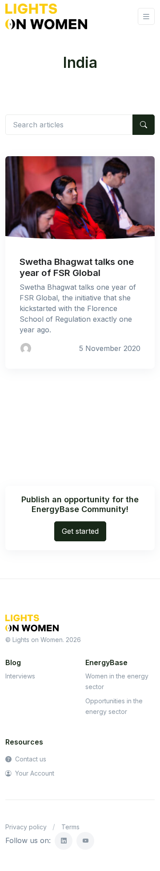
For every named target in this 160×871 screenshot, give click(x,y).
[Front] (46, 16)
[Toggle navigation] (146, 16)
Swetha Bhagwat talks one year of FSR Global (77, 267)
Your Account (33, 773)
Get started (80, 531)
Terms (70, 827)
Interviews (20, 676)
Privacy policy (26, 827)
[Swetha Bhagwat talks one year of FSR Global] (80, 198)
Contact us (29, 759)
